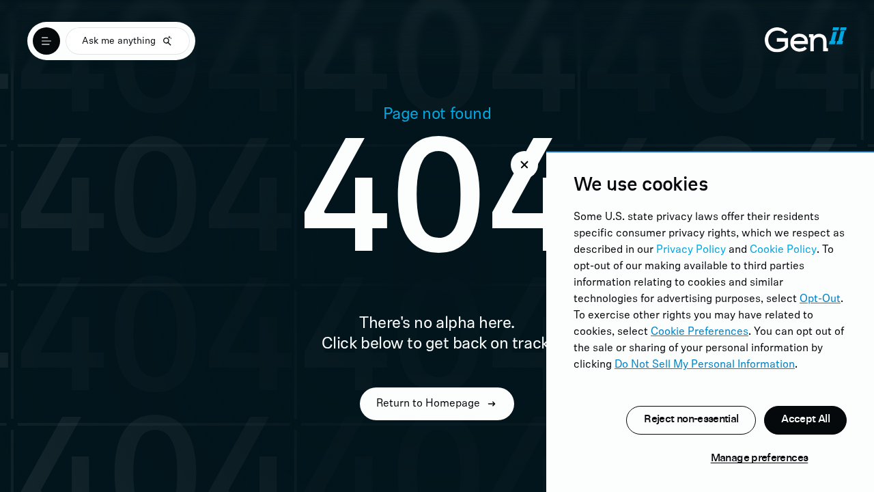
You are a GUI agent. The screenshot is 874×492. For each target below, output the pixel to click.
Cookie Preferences (699, 332)
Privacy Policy (691, 250)
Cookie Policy (783, 250)
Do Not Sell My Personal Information (705, 364)
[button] (524, 164)
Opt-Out (820, 299)
